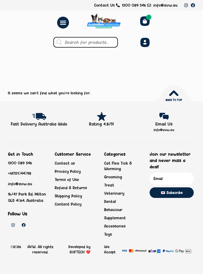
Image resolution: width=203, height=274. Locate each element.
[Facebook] (193, 5)
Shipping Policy (68, 196)
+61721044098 (19, 173)
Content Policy (68, 204)
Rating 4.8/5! (101, 124)
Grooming (113, 177)
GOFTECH (78, 251)
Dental (110, 201)
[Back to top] (173, 93)
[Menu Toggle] (63, 23)
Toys (108, 234)
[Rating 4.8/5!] (101, 116)
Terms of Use (67, 179)
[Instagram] (186, 5)
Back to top (174, 100)
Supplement (115, 218)
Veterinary (114, 193)
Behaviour (113, 209)
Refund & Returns (71, 188)
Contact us (65, 163)
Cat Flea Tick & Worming (118, 165)
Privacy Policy (68, 171)
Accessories (115, 226)
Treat (109, 185)
